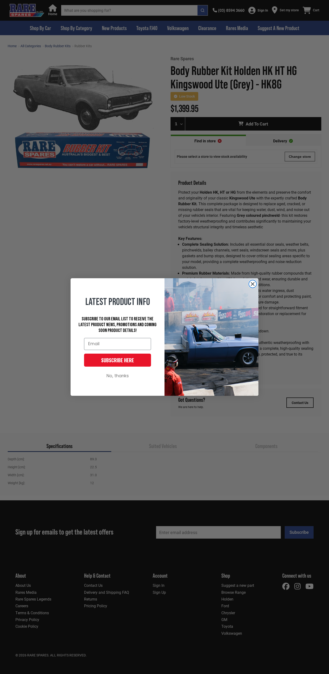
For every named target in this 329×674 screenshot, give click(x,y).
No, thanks (117, 376)
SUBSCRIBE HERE (117, 360)
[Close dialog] (253, 284)
